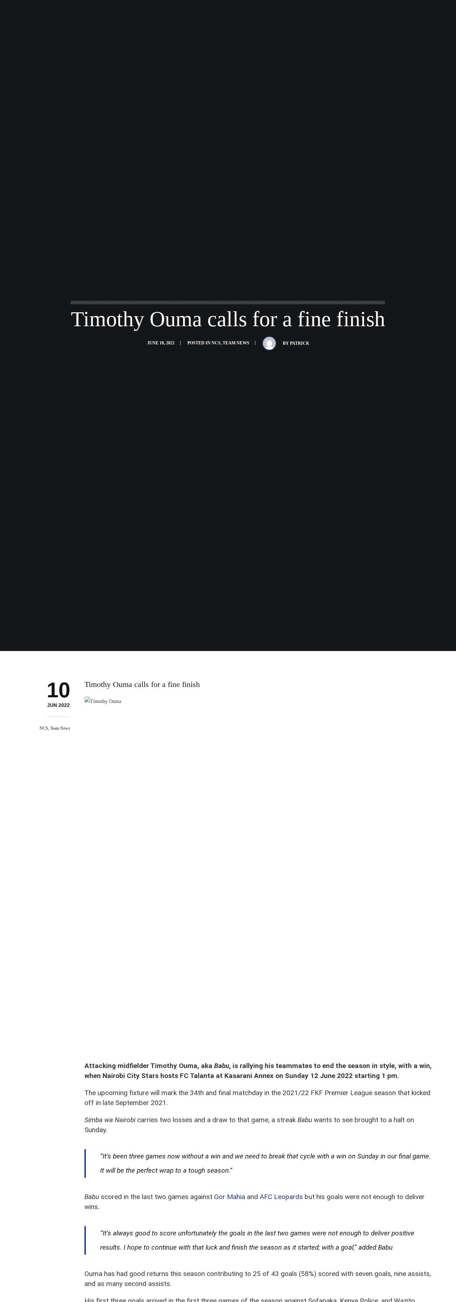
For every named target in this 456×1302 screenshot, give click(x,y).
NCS (216, 342)
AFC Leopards (281, 1197)
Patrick (299, 343)
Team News (236, 342)
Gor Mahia (229, 1197)
